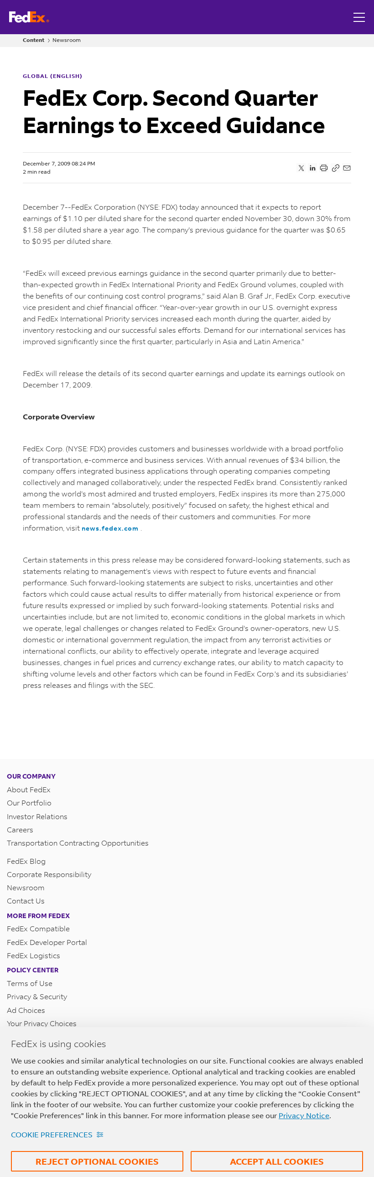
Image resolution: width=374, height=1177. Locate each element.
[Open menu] (360, 17)
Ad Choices (26, 1010)
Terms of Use (29, 983)
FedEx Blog (26, 861)
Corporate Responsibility (49, 874)
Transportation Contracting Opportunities (78, 842)
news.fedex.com (111, 528)
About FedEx (29, 789)
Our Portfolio (29, 802)
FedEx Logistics (33, 955)
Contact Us (26, 900)
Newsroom (66, 40)
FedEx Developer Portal (47, 942)
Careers (20, 829)
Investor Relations (37, 816)
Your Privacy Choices (42, 1023)
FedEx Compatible (38, 928)
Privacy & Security (37, 996)
